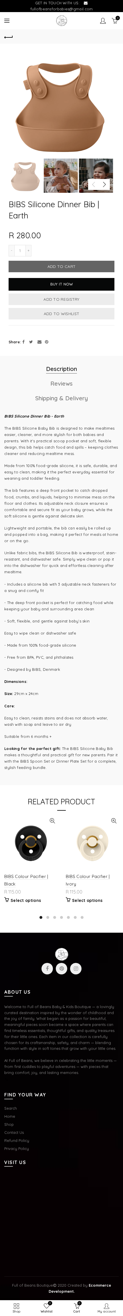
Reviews (61, 383)
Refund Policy (16, 1140)
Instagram (76, 968)
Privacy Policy (16, 1148)
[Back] (8, 36)
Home (9, 1116)
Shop (9, 1124)
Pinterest (61, 968)
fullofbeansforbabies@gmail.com (61, 9)
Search (10, 1108)
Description (61, 368)
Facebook (47, 968)
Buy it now (61, 284)
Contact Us (14, 1132)
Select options (26, 900)
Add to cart (61, 266)
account (103, 20)
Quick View (52, 821)
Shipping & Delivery (61, 398)
